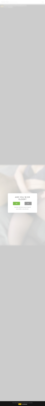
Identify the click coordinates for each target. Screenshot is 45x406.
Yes (16, 203)
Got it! (20, 404)
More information (24, 404)
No (28, 203)
